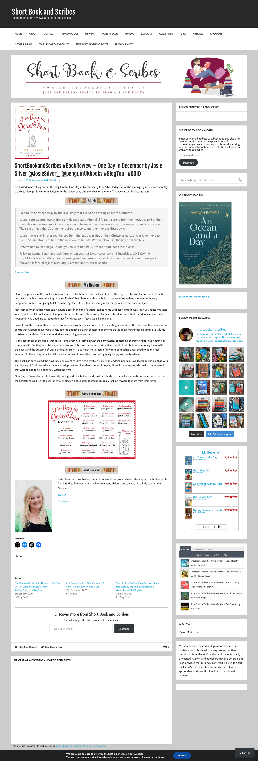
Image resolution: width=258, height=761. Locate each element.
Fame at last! (110, 33)
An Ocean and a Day (205, 457)
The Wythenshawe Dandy (207, 510)
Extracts (146, 33)
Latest (210, 549)
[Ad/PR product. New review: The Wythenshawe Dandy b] (203, 370)
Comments (198, 549)
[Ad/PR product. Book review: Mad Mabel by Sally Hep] (203, 387)
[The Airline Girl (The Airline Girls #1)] (188, 478)
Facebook (63, 501)
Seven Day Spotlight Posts (92, 44)
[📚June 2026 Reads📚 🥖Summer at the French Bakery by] (219, 404)
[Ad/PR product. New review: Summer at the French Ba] (236, 420)
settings (159, 757)
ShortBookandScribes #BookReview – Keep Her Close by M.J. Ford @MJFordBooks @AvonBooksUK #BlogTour (137, 587)
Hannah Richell (200, 459)
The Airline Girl (201, 470)
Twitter (62, 494)
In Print (90, 33)
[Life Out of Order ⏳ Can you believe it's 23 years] (186, 404)
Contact (49, 33)
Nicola (56, 180)
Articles (198, 33)
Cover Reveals (23, 44)
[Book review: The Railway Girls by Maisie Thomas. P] (219, 354)
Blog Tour (23, 646)
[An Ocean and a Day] (188, 464)
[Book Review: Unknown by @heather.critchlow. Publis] (186, 420)
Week (207, 555)
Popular (185, 549)
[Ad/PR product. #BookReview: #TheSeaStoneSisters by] (236, 404)
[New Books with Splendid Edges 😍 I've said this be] (236, 387)
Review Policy (70, 33)
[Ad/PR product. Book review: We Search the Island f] (236, 370)
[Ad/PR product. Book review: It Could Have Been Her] (219, 387)
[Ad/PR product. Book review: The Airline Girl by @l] (186, 354)
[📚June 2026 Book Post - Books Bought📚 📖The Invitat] (203, 404)
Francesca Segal (200, 486)
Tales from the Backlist (54, 44)
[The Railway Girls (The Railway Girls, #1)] (188, 505)
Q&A (183, 33)
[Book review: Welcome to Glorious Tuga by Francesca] (203, 354)
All (225, 555)
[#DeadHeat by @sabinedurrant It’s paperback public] (219, 370)
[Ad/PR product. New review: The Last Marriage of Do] (219, 420)
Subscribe (124, 628)
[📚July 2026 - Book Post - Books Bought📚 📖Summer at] (236, 354)
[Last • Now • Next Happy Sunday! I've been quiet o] (203, 420)
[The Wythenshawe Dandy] (188, 518)
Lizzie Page (199, 472)
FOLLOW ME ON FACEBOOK (194, 296)
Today (199, 555)
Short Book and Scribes (43, 12)
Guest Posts (166, 33)
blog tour (49, 646)
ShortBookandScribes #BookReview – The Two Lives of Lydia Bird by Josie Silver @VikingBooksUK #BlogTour (37, 587)
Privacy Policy (124, 44)
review (58, 646)
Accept (182, 755)
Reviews (129, 33)
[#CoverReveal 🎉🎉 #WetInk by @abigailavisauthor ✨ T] (186, 387)
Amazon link (22, 272)
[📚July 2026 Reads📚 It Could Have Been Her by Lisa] (186, 370)
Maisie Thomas (200, 499)
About (33, 33)
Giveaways (216, 33)
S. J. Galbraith (200, 512)
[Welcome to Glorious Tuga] (188, 491)
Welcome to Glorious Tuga (208, 483)
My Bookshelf (211, 452)
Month (217, 555)
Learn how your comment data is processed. (81, 746)
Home (18, 33)
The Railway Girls (202, 496)
